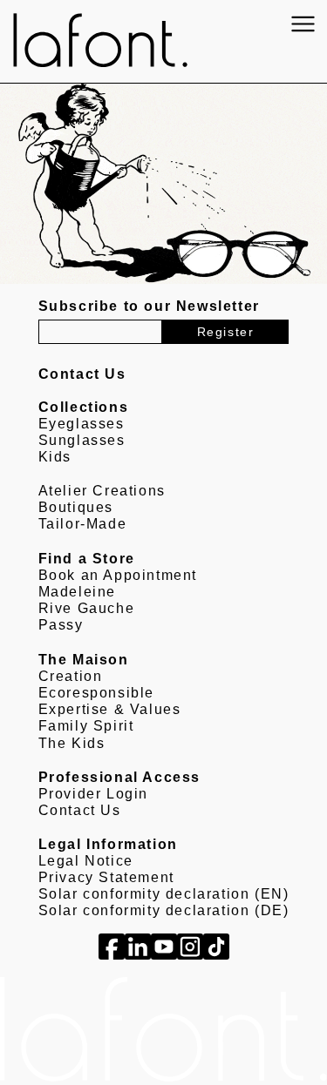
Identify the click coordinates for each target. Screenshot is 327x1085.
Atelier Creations (102, 490)
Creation (70, 676)
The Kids (72, 743)
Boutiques (75, 507)
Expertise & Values (109, 709)
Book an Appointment (117, 575)
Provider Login (93, 793)
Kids (55, 456)
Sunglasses (82, 440)
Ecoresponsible (96, 692)
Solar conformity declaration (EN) (164, 893)
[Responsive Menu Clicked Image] (303, 24)
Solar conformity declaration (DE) (164, 910)
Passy (61, 624)
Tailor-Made (82, 523)
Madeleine (77, 591)
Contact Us (79, 810)
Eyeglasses (81, 423)
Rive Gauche (86, 608)
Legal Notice (85, 860)
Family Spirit (86, 725)
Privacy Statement (106, 877)
